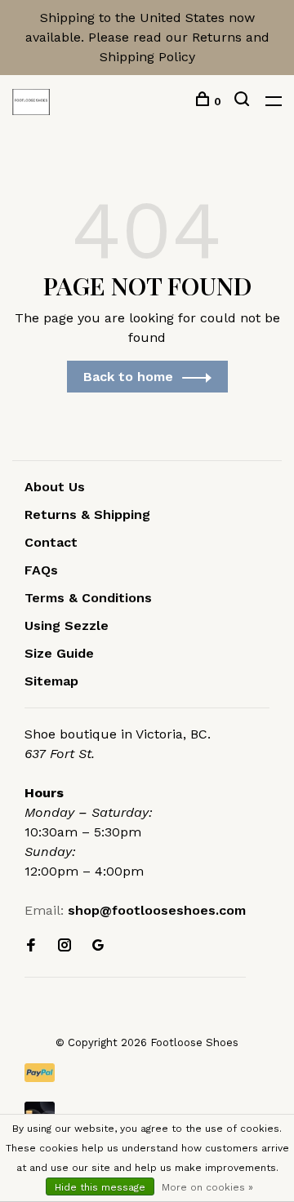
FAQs (41, 570)
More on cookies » (207, 1187)
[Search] (243, 101)
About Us (54, 487)
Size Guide (59, 653)
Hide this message (100, 1187)
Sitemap (51, 681)
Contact (51, 542)
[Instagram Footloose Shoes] (64, 946)
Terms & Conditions (88, 597)
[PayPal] (147, 1072)
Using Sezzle (66, 625)
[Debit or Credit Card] (147, 1111)
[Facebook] (31, 946)
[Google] (98, 946)
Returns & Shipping (87, 514)
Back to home (128, 376)
